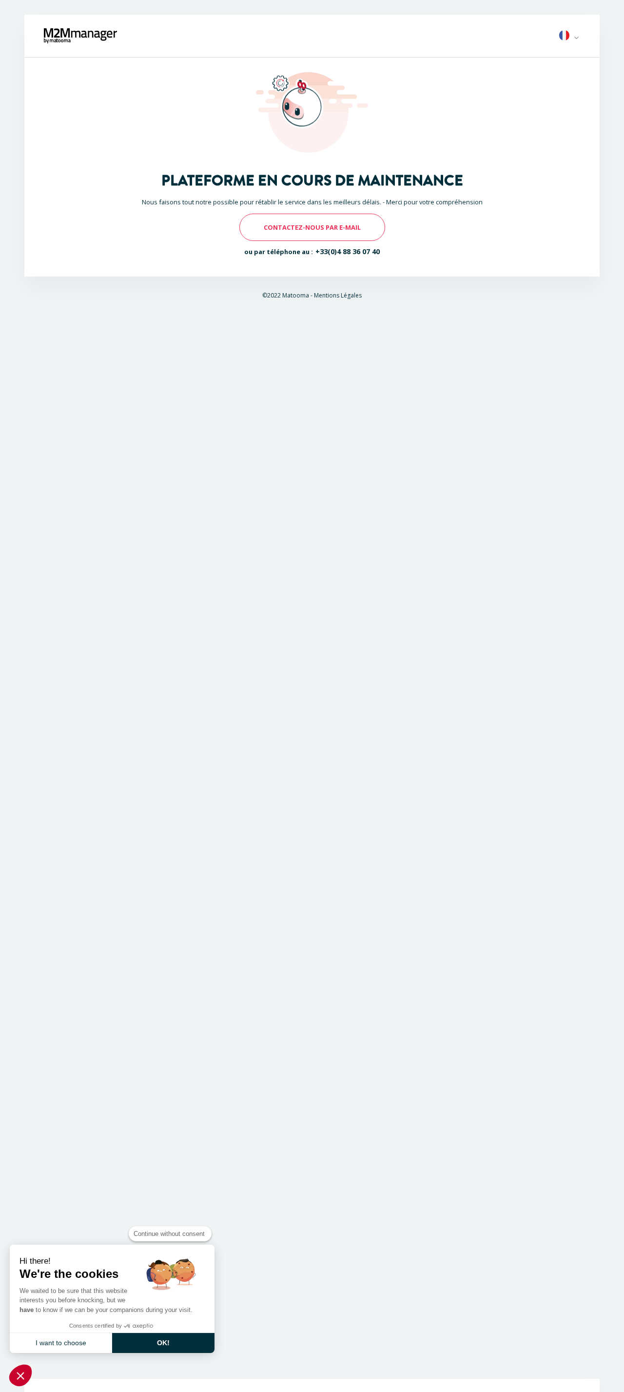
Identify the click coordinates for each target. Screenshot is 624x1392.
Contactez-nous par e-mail (312, 227)
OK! (163, 1343)
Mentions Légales (338, 295)
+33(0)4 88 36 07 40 (347, 251)
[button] (20, 1375)
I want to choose (61, 1343)
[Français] (564, 36)
